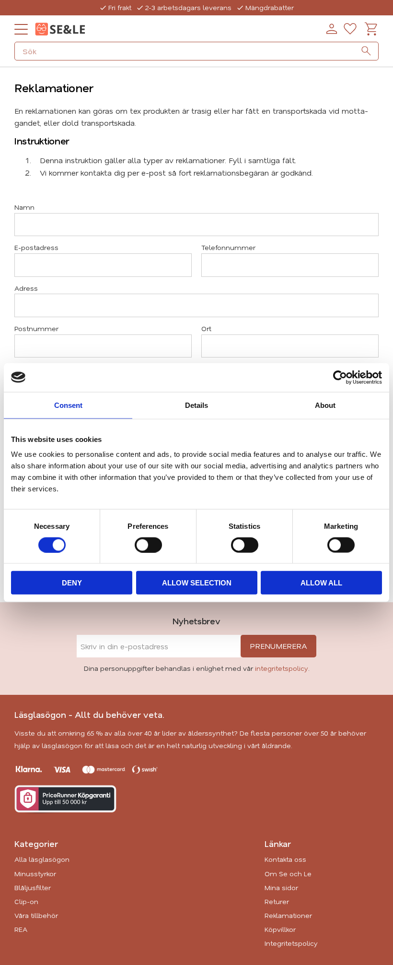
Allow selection (196, 583)
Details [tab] (196, 405)
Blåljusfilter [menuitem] (32, 887)
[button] (21, 29)
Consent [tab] (68, 405)
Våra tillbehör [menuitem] (36, 915)
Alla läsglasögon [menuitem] (41, 859)
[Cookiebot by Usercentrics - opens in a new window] (340, 377)
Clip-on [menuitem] (26, 901)
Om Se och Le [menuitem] (288, 873)
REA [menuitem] (20, 929)
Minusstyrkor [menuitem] (35, 873)
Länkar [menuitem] (278, 843)
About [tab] (325, 405)
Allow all (321, 583)
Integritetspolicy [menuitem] (291, 943)
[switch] (148, 544)
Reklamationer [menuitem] (288, 915)
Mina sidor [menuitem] (281, 887)
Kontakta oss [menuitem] (285, 859)
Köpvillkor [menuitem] (280, 929)
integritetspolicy (281, 668)
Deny (72, 583)
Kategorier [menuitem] (36, 843)
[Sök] (366, 51)
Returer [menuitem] (277, 901)
